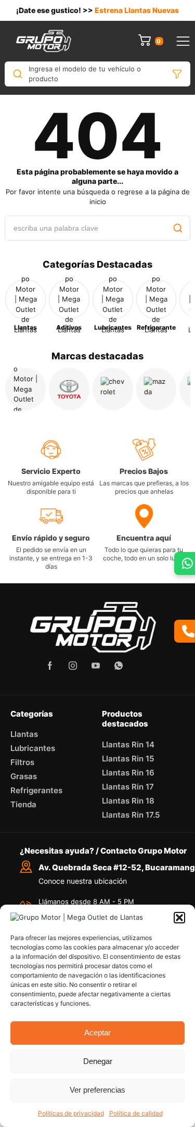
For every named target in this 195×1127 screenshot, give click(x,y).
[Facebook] (50, 665)
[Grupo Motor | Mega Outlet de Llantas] (43, 41)
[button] (179, 917)
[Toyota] (69, 389)
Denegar (97, 1061)
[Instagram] (72, 665)
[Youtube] (95, 665)
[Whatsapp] (118, 665)
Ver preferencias (97, 1089)
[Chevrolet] (113, 389)
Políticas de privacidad (71, 1113)
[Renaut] (25, 389)
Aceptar (97, 1032)
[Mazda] (156, 389)
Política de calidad (136, 1113)
